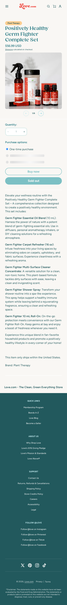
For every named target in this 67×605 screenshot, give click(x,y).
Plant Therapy (14, 23)
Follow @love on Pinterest (33, 534)
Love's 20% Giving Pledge (33, 448)
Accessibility (34, 504)
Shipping (9, 49)
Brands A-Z (33, 413)
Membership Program (33, 407)
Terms (48, 582)
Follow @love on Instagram (33, 529)
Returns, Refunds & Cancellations (33, 483)
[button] (7, 6)
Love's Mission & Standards (33, 453)
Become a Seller (33, 423)
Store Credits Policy (33, 494)
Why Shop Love (33, 443)
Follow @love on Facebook (33, 545)
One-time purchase (21, 149)
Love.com (29, 581)
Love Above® (33, 458)
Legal (33, 510)
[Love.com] (27, 6)
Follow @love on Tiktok (33, 540)
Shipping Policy (33, 488)
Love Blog (33, 418)
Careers (33, 499)
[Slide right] (41, 113)
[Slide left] (26, 113)
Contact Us (33, 478)
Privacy (39, 581)
